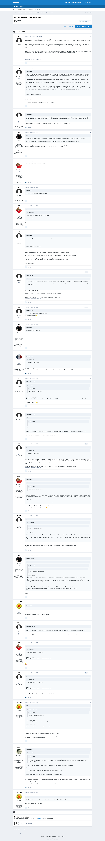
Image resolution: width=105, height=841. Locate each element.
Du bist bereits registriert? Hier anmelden (73, 2)
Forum (14, 9)
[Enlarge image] (37, 249)
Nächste (23, 31)
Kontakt (58, 836)
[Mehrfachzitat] (26, 63)
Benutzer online (38, 9)
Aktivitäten (22, 6)
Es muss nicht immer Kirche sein (33, 21)
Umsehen (16, 6)
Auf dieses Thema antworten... (26, 823)
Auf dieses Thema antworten (83, 26)
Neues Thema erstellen (68, 26)
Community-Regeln (21, 9)
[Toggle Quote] (26, 71)
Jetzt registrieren (88, 2)
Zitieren (29, 63)
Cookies (62, 836)
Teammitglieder (30, 9)
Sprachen (43, 836)
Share (75, 21)
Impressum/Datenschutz (51, 836)
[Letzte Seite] (26, 32)
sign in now (40, 818)
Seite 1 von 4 (31, 31)
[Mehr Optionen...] (90, 36)
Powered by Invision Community (52, 839)
